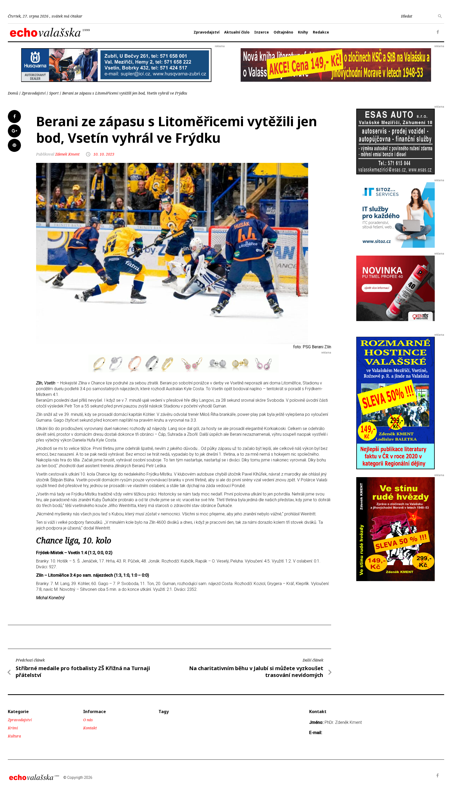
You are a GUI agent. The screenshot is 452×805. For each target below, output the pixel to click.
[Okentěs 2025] (395, 288)
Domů (13, 93)
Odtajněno (283, 32)
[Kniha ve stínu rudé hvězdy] (336, 64)
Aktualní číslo (237, 32)
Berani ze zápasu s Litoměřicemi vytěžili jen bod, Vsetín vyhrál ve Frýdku (124, 93)
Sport (54, 93)
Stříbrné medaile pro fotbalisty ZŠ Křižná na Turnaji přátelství (83, 672)
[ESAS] (395, 141)
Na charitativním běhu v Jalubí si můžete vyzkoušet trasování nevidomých (256, 672)
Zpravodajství (206, 32)
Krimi (13, 727)
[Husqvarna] (116, 64)
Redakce (321, 32)
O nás (88, 719)
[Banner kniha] (395, 402)
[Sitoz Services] (395, 214)
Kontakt (90, 727)
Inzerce (261, 32)
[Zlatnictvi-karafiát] (183, 363)
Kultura (14, 736)
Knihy (303, 32)
